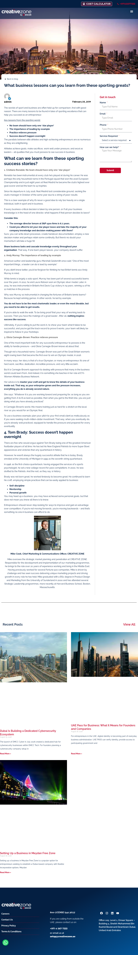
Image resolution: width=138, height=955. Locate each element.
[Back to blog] (5, 79)
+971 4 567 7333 (58, 928)
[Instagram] (107, 913)
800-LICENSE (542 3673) (62, 912)
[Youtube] (117, 913)
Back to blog (12, 79)
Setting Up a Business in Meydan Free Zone (27, 853)
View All (129, 624)
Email (103, 114)
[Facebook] (101, 913)
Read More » (5, 754)
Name (103, 103)
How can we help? (109, 147)
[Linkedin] (9, 98)
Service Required (109, 136)
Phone (103, 125)
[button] (132, 11)
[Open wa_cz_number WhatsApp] (5, 943)
